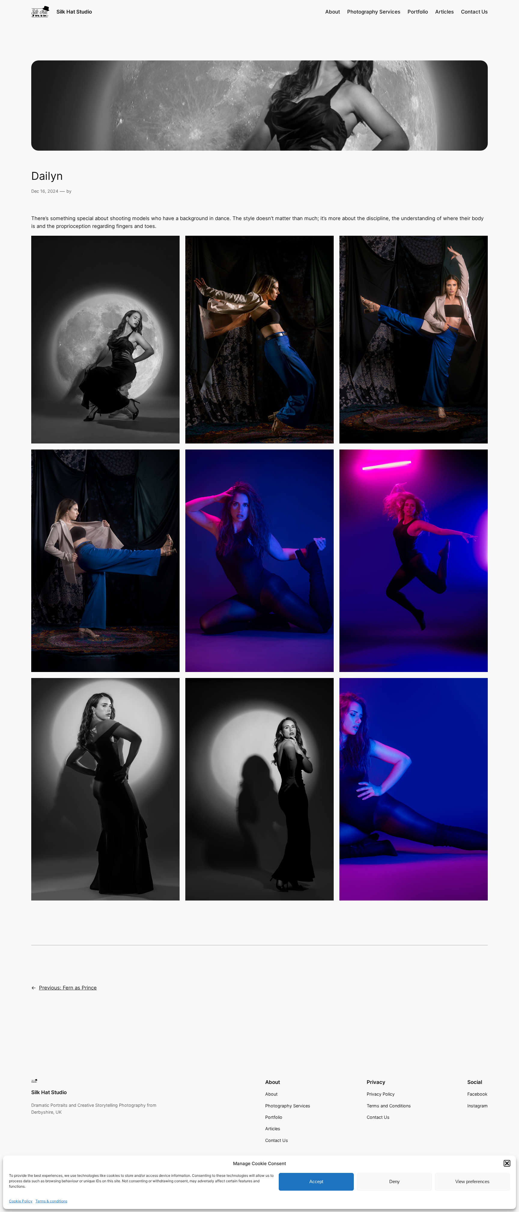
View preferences (472, 1181)
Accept (316, 1181)
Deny (394, 1181)
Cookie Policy (20, 1201)
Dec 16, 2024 (44, 191)
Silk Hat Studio (74, 11)
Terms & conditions (51, 1201)
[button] (507, 1163)
